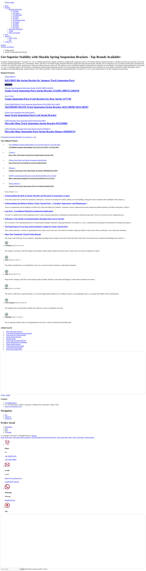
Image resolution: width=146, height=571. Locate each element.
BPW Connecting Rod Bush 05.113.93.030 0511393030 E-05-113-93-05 (32, 178)
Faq (10, 40)
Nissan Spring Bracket (13, 344)
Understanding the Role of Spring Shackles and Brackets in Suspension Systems (37, 196)
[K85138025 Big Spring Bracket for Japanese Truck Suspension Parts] (10, 77)
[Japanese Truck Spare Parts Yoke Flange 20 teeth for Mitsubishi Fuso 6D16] (12, 168)
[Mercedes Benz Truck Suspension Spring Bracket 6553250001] (25, 121)
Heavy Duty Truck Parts (76, 437)
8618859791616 (10, 500)
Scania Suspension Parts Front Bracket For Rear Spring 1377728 (38, 99)
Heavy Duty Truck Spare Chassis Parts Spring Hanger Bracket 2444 (31, 155)
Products (7, 7)
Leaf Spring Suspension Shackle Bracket (19, 333)
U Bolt (11, 31)
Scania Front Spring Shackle (15, 346)
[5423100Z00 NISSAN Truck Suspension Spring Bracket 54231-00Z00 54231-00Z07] (32, 104)
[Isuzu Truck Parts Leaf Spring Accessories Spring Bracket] (28, 160)
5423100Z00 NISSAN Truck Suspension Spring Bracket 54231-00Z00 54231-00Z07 (46, 107)
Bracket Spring (11, 339)
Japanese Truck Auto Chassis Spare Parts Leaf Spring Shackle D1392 (31, 186)
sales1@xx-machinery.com (13, 406)
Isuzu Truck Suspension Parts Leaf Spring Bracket (30, 115)
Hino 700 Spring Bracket (14, 331)
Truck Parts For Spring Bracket (16, 335)
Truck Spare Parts (62, 437)
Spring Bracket (89, 437)
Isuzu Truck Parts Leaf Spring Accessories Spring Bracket (27, 163)
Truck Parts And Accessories (21, 437)
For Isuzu (16, 16)
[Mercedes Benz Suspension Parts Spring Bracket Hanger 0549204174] (27, 129)
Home (7, 6)
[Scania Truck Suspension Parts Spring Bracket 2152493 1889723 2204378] (29, 88)
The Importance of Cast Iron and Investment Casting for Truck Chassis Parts (36, 227)
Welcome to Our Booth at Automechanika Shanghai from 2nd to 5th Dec (34, 219)
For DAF (16, 18)
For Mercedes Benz (19, 20)
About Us (8, 36)
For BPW (16, 24)
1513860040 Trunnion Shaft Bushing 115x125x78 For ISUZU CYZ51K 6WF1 (34, 147)
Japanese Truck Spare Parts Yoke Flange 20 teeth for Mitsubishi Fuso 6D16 (33, 170)
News (6, 34)
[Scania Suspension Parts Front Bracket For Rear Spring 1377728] (9, 96)
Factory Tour (13, 38)
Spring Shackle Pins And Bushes (16, 342)
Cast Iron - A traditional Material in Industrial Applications (29, 211)
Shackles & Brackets (15, 9)
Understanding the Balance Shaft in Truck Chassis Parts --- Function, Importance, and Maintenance (45, 203)
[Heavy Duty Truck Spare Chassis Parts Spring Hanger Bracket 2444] (12, 152)
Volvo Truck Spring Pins (14, 349)
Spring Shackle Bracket (13, 337)
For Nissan (16, 13)
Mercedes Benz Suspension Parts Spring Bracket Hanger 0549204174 (40, 131)
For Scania (16, 22)
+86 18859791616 (11, 403)
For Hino (15, 11)
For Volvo (16, 27)
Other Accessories (14, 33)
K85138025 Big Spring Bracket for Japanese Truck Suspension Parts (40, 80)
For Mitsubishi (17, 15)
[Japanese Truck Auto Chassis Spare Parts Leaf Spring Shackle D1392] (14, 183)
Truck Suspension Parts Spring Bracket (43, 437)
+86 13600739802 (10, 459)
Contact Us (8, 42)
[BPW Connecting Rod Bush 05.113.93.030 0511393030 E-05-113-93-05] (32, 176)
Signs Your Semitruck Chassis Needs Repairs (23, 234)
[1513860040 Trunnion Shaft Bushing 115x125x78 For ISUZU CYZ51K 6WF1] (35, 145)
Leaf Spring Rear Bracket (14, 348)
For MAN (16, 25)
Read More (8, 84)
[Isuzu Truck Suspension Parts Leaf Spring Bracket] (20, 112)
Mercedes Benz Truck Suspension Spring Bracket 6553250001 (36, 123)
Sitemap (34, 436)
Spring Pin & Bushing (16, 29)
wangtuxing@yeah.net (12, 482)
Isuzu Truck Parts (6, 437)
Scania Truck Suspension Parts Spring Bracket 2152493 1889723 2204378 (42, 90)
